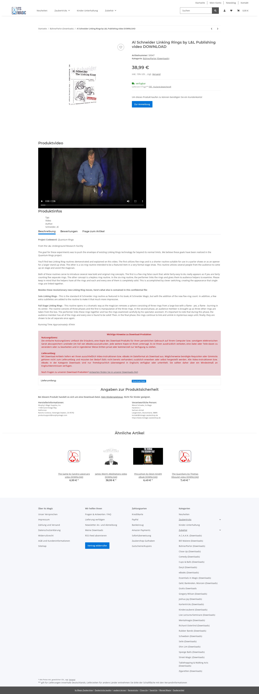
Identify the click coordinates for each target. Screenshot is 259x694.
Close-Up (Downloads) (190, 551)
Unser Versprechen (48, 514)
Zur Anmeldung (142, 104)
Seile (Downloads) (187, 641)
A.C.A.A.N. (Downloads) (190, 535)
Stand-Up (153, 690)
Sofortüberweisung (141, 535)
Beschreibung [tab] (47, 231)
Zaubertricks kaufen (103, 690)
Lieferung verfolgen (95, 519)
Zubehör (183, 530)
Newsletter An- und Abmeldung (101, 524)
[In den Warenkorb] (40, 38)
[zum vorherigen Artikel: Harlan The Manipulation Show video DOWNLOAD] (211, 28)
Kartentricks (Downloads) (191, 604)
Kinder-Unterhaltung (189, 524)
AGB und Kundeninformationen (54, 540)
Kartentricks (133, 690)
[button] (224, 10)
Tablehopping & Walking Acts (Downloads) (193, 664)
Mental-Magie (165, 690)
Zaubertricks (185, 519)
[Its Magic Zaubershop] (19, 11)
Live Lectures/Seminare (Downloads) (197, 614)
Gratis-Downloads (188, 588)
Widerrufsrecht (46, 535)
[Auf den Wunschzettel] (121, 47)
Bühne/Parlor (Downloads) (156, 58)
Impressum (44, 519)
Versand (156, 74)
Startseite (200, 2)
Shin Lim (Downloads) (189, 646)
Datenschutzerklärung (49, 530)
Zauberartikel (178, 690)
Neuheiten (184, 514)
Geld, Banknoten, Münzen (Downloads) (198, 583)
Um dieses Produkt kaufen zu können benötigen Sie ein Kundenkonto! (167, 97)
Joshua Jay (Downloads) (190, 599)
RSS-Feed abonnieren (96, 535)
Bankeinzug (138, 524)
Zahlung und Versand (49, 524)
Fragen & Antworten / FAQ (98, 514)
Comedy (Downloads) (189, 556)
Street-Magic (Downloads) (191, 657)
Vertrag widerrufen (97, 545)
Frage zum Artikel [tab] (93, 231)
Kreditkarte (137, 514)
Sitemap (42, 546)
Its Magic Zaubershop (84, 690)
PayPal (135, 519)
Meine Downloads (94, 530)
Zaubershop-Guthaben (143, 540)
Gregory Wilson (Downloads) (193, 593)
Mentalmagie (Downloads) (192, 620)
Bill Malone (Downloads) (191, 540)
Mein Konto (215, 2)
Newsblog (231, 2)
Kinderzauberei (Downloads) (193, 609)
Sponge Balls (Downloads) (192, 652)
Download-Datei (138, 381)
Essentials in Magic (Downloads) (195, 577)
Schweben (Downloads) (190, 636)
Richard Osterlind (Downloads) (194, 625)
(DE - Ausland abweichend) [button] (160, 86)
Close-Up (144, 690)
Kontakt (244, 2)
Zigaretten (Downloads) (190, 671)
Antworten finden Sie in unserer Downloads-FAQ (113, 372)
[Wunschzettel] (231, 10)
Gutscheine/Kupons (142, 546)
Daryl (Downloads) (188, 567)
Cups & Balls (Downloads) (191, 561)
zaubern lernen (119, 690)
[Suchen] (215, 10)
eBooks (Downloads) (189, 572)
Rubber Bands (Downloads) (192, 630)
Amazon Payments (141, 530)
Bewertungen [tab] (69, 231)
